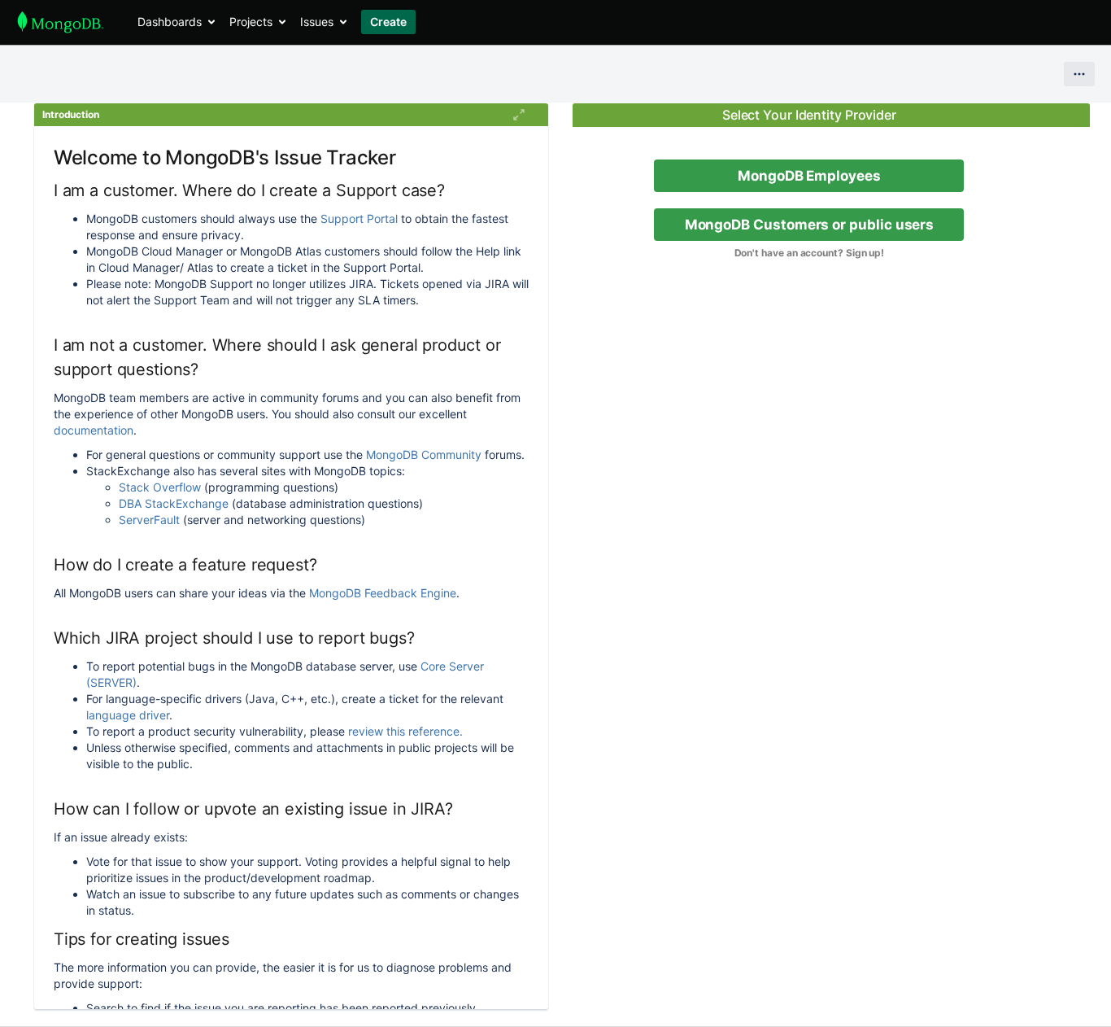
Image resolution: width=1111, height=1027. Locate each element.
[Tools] (1079, 74)
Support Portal (359, 218)
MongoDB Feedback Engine (382, 593)
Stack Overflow (160, 487)
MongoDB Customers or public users (810, 224)
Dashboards (169, 21)
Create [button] (388, 21)
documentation (93, 430)
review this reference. (405, 731)
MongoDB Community (423, 454)
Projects (250, 21)
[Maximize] (519, 114)
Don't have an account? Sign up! (809, 253)
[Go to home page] (60, 22)
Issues (316, 21)
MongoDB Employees (809, 176)
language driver (127, 715)
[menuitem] (175, 22)
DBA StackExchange (174, 503)
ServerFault (149, 520)
